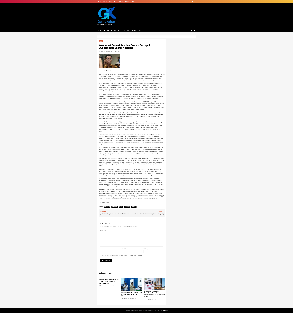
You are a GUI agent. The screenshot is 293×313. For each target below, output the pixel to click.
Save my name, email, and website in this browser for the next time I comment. (122, 255)
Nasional (114, 207)
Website (146, 249)
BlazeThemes (164, 310)
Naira (101, 51)
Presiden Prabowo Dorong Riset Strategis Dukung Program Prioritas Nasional (108, 281)
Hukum (127, 1)
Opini (132, 1)
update (134, 207)
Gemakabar (106, 21)
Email (124, 249)
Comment (103, 230)
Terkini (105, 1)
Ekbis (115, 1)
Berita (100, 41)
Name (102, 249)
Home (99, 1)
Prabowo (127, 207)
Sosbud (121, 1)
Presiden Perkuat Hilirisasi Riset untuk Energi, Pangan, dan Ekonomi (131, 294)
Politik (110, 1)
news (120, 207)
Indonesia (107, 207)
